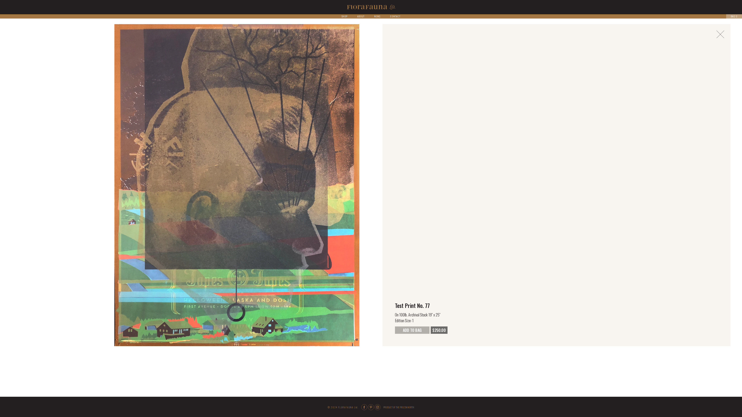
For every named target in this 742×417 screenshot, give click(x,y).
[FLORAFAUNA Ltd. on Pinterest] (371, 409)
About (360, 16)
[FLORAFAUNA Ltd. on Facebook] (364, 409)
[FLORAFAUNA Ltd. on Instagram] (377, 409)
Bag (734, 16)
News (377, 16)
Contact (395, 16)
